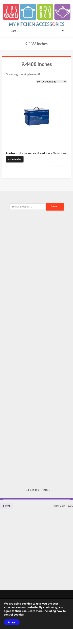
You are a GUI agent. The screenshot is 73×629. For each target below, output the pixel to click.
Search (55, 206)
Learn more (35, 611)
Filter (6, 506)
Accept (12, 622)
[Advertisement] (36, 284)
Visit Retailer (14, 159)
